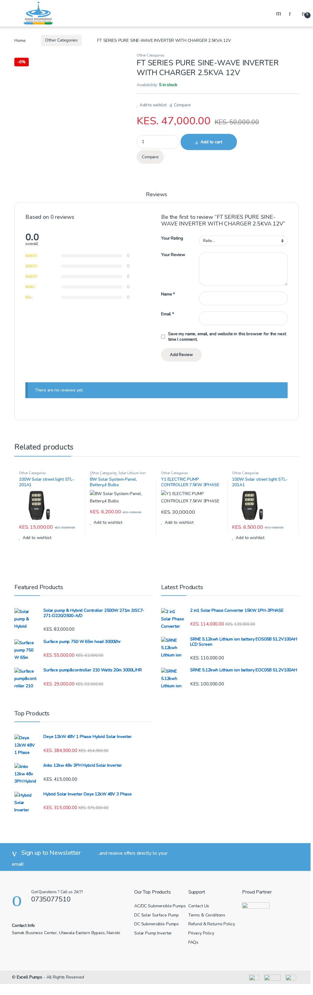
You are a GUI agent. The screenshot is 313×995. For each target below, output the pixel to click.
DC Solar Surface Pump (156, 915)
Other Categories (61, 40)
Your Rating (172, 238)
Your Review (173, 255)
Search (279, 13)
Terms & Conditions (206, 915)
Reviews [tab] (156, 195)
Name (168, 294)
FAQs (193, 942)
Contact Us (198, 906)
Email (167, 314)
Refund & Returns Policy (211, 924)
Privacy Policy (201, 933)
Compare (182, 105)
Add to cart (211, 142)
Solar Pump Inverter (153, 933)
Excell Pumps (29, 977)
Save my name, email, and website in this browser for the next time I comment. (227, 336)
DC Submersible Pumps (156, 924)
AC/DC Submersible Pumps (160, 906)
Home (19, 40)
